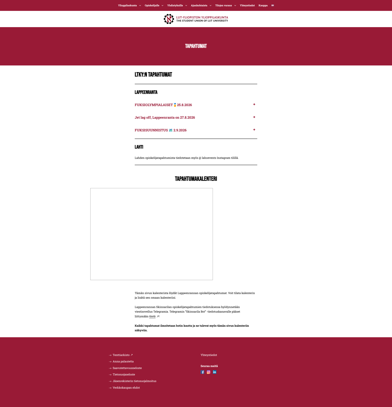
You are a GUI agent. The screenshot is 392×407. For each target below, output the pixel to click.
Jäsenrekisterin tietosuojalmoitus (134, 381)
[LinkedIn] (215, 372)
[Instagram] (208, 372)
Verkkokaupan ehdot (126, 387)
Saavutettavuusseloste (127, 368)
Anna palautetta (123, 361)
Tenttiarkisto (121, 355)
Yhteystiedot (209, 355)
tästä (152, 316)
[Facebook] (202, 372)
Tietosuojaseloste (124, 374)
